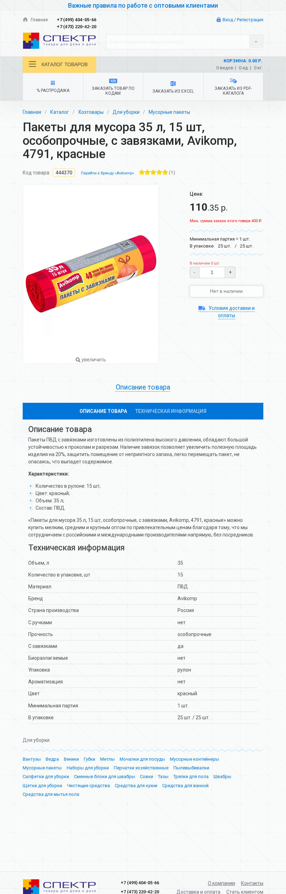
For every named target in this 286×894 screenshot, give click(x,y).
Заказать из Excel (173, 91)
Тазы (163, 776)
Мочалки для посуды (142, 759)
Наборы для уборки (88, 767)
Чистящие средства (88, 785)
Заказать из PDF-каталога (233, 91)
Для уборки (126, 112)
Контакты (252, 883)
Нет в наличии (226, 291)
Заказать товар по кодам (113, 91)
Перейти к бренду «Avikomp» (107, 173)
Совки (146, 776)
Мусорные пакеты (169, 112)
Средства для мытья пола (51, 794)
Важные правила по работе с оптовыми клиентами (143, 5)
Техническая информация (170, 411)
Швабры (222, 776)
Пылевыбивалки (191, 767)
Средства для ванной (185, 785)
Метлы (107, 759)
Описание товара (103, 411)
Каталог (59, 112)
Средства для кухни (136, 785)
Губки (89, 759)
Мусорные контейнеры (194, 759)
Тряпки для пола (191, 776)
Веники (71, 759)
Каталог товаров (65, 64)
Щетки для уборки (42, 785)
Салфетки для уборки (46, 776)
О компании (221, 883)
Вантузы (32, 759)
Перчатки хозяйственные (141, 767)
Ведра (52, 759)
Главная (39, 19)
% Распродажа (53, 90)
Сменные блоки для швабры (104, 776)
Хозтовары (91, 112)
